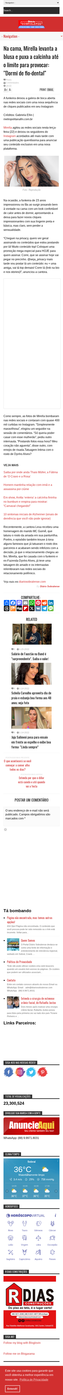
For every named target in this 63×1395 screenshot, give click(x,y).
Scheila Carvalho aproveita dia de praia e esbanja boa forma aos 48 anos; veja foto (31, 697)
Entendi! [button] (12, 1388)
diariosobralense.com (32, 581)
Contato (11, 980)
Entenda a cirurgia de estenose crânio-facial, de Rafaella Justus (38, 1000)
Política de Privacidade (19, 962)
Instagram (10, 136)
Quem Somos (28, 940)
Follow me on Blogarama (19, 1353)
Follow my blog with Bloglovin (22, 1342)
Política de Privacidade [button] (34, 1379)
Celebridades (12, 83)
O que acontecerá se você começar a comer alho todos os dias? (17, 765)
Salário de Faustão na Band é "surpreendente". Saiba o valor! (30, 656)
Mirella (8, 127)
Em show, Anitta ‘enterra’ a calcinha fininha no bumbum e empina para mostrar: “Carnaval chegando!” (30, 501)
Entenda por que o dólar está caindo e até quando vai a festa (31, 782)
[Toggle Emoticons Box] (5, 829)
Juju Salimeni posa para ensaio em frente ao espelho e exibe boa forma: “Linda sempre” (31, 742)
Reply (9, 80)
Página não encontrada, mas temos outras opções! (29, 920)
